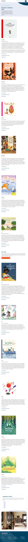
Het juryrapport (3, 53)
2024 (4, 501)
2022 (4, 503)
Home (2, 5)
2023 (4, 502)
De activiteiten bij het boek (5, 55)
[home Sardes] (3, 1)
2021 (4, 504)
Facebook (11, 499)
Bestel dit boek (3, 96)
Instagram (15, 499)
